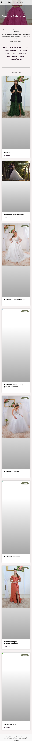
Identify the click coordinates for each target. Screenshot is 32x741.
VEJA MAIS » (7, 155)
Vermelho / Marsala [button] (16, 59)
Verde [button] (22, 56)
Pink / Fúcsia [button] (23, 50)
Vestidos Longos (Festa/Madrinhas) (11, 643)
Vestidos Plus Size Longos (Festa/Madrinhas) (14, 386)
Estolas (7, 152)
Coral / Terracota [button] (10, 50)
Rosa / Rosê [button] (22, 53)
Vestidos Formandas (12, 557)
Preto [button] (13, 53)
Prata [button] (7, 53)
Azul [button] (27, 47)
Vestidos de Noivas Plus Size (15, 300)
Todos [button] (5, 47)
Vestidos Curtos (10, 724)
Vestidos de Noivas (11, 472)
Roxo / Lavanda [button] (12, 56)
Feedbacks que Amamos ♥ (14, 215)
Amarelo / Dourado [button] (16, 47)
